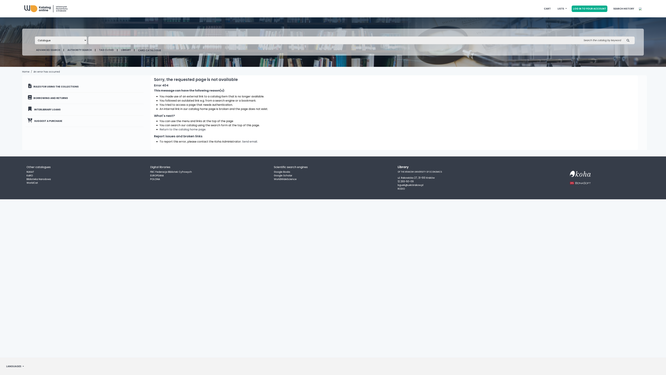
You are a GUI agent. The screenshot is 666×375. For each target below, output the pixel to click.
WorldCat (32, 183)
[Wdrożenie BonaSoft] (580, 181)
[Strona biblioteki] (640, 9)
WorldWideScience (285, 179)
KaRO (30, 175)
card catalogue (149, 50)
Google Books (282, 172)
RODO (401, 188)
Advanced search (48, 50)
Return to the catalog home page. (183, 129)
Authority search (79, 50)
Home (25, 71)
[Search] (629, 40)
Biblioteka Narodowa (39, 179)
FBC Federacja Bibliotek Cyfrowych (171, 172)
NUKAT (30, 172)
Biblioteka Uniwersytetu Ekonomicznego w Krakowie (50, 7)
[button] (547, 9)
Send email (249, 142)
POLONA (155, 179)
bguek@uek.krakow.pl (410, 185)
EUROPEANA (157, 175)
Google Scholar (283, 175)
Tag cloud (106, 50)
